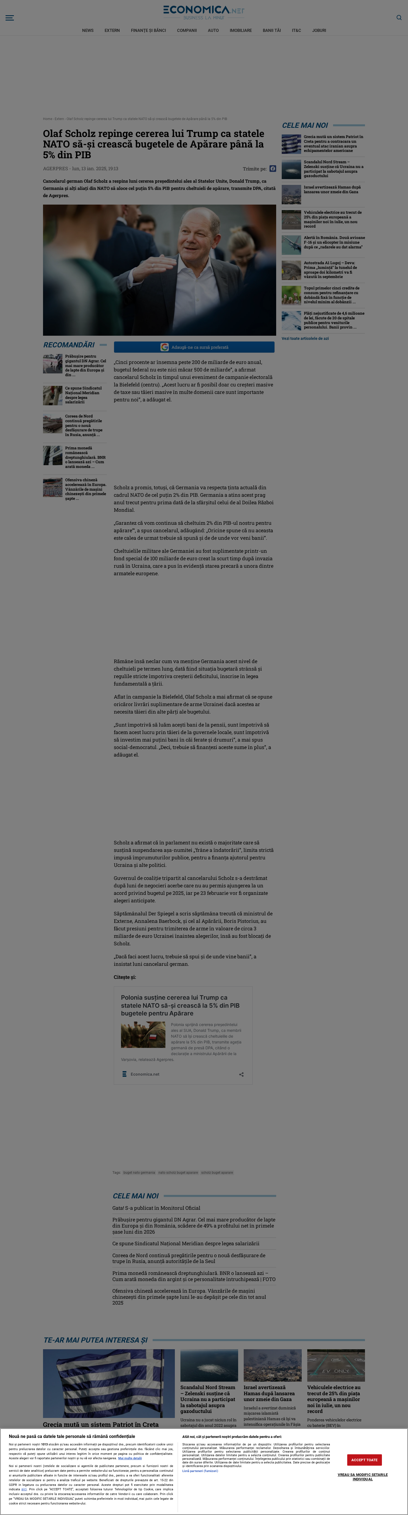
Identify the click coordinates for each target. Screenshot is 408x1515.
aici (24, 1489)
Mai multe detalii (130, 1458)
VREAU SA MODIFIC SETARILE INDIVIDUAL (363, 1477)
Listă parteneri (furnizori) (200, 1471)
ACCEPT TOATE (364, 1460)
